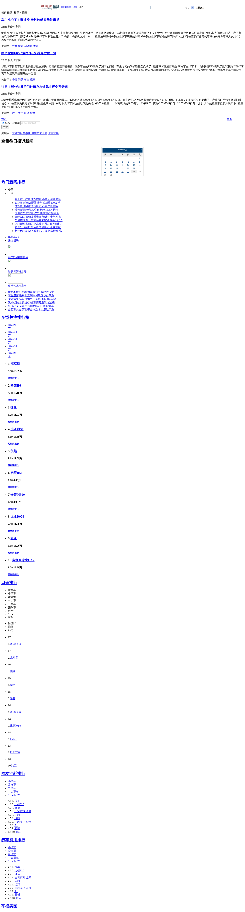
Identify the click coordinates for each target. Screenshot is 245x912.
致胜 (14, 46)
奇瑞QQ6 (15, 712)
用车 (75, 7)
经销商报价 (13, 378)
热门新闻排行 (13, 182)
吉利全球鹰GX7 (23, 560)
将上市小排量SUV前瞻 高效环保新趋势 (38, 199)
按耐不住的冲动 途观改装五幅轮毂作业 (31, 292)
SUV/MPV (14, 795)
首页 (4, 119)
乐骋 (17, 814)
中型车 (12, 788)
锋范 (17, 807)
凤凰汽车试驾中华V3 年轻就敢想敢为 (37, 213)
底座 (32, 79)
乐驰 (12, 698)
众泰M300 (17, 494)
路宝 (14, 765)
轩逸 (13, 538)
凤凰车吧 (13, 237)
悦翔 (17, 818)
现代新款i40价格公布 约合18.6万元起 (36, 209)
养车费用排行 (13, 840)
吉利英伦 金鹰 (22, 811)
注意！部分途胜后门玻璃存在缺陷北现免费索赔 (34, 87)
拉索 (20, 46)
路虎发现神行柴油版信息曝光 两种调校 (38, 227)
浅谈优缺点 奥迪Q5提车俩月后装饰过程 (31, 302)
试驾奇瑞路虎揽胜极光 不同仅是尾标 (36, 206)
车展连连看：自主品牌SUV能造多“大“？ (38, 220)
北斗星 (14, 657)
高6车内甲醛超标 (18, 257)
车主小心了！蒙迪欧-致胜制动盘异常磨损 (30, 20)
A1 (16, 825)
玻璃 (26, 113)
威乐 (18, 831)
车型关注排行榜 (15, 317)
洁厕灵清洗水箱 (17, 271)
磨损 (35, 46)
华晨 (14, 79)
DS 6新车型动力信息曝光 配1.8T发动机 (37, 223)
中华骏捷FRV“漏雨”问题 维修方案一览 (28, 53)
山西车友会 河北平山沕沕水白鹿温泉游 (31, 309)
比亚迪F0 (15, 725)
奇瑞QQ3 (15, 644)
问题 (20, 79)
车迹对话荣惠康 (21, 133)
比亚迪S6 (17, 429)
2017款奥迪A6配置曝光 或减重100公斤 (37, 202)
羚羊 (17, 800)
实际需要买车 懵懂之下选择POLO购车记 (32, 299)
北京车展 (53, 133)
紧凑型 (12, 784)
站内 (187, 8)
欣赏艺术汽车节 (17, 285)
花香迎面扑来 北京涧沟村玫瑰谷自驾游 (31, 295)
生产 (20, 113)
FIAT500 (15, 752)
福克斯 (15, 363)
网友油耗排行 (13, 773)
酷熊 (17, 828)
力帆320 (19, 804)
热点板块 (13, 240)
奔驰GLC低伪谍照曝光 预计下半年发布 (38, 216)
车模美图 (9, 906)
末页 (229, 119)
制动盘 (28, 46)
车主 (26, 79)
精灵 (12, 684)
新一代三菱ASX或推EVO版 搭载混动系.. (38, 230)
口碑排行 (9, 582)
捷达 (13, 407)
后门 (14, 113)
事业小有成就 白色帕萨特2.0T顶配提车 (31, 306)
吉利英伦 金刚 (22, 821)
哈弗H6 (15, 385)
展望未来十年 (39, 133)
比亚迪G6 (17, 516)
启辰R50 (16, 473)
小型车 (12, 781)
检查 (32, 113)
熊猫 (12, 671)
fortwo (13, 739)
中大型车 (13, 791)
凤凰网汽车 (66, 7)
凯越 (13, 451)
